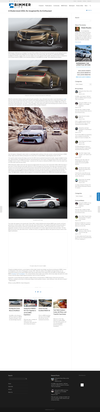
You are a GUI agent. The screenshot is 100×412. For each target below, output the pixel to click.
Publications (48, 5)
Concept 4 (14, 273)
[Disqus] (38, 349)
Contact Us (89, 10)
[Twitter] (9, 1)
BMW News (64, 5)
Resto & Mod (79, 5)
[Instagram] (19, 1)
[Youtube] (17, 1)
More (86, 5)
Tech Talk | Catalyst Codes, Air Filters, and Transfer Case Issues (59, 312)
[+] (15, 303)
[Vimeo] (14, 1)
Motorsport (72, 5)
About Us (89, 1)
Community (56, 5)
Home (75, 1)
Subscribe (80, 1)
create (64, 99)
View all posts (78, 42)
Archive (84, 1)
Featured (41, 5)
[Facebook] (12, 1)
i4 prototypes (22, 273)
